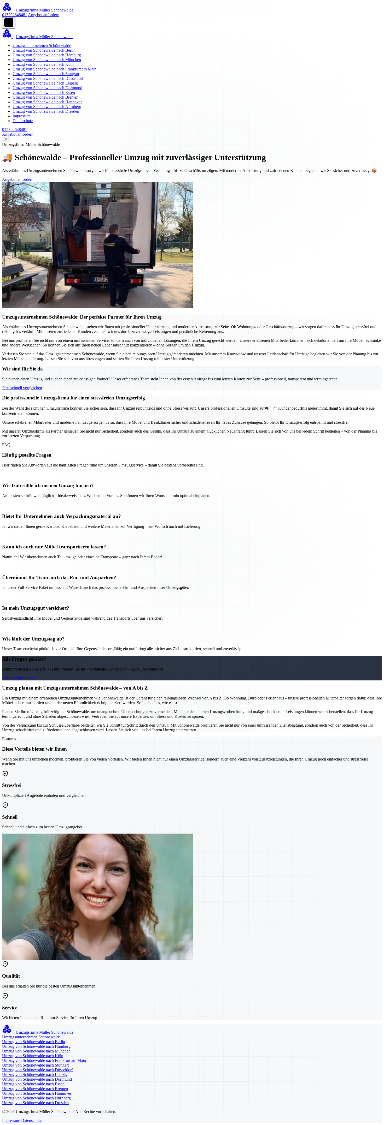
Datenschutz (23, 120)
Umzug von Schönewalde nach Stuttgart (46, 73)
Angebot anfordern (43, 15)
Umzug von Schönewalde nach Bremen (45, 97)
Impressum (22, 116)
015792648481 (14, 15)
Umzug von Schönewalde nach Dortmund (47, 88)
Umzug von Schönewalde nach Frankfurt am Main (54, 69)
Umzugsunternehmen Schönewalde (42, 45)
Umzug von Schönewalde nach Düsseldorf (48, 78)
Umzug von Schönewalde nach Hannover (47, 102)
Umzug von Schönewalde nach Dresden (46, 111)
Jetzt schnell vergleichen (22, 388)
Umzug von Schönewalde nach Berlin (44, 50)
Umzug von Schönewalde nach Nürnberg (47, 106)
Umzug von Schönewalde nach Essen (44, 92)
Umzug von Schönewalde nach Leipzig (45, 83)
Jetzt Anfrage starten (19, 678)
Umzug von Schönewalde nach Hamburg (47, 55)
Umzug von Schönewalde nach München (47, 59)
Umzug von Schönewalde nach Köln (43, 64)
